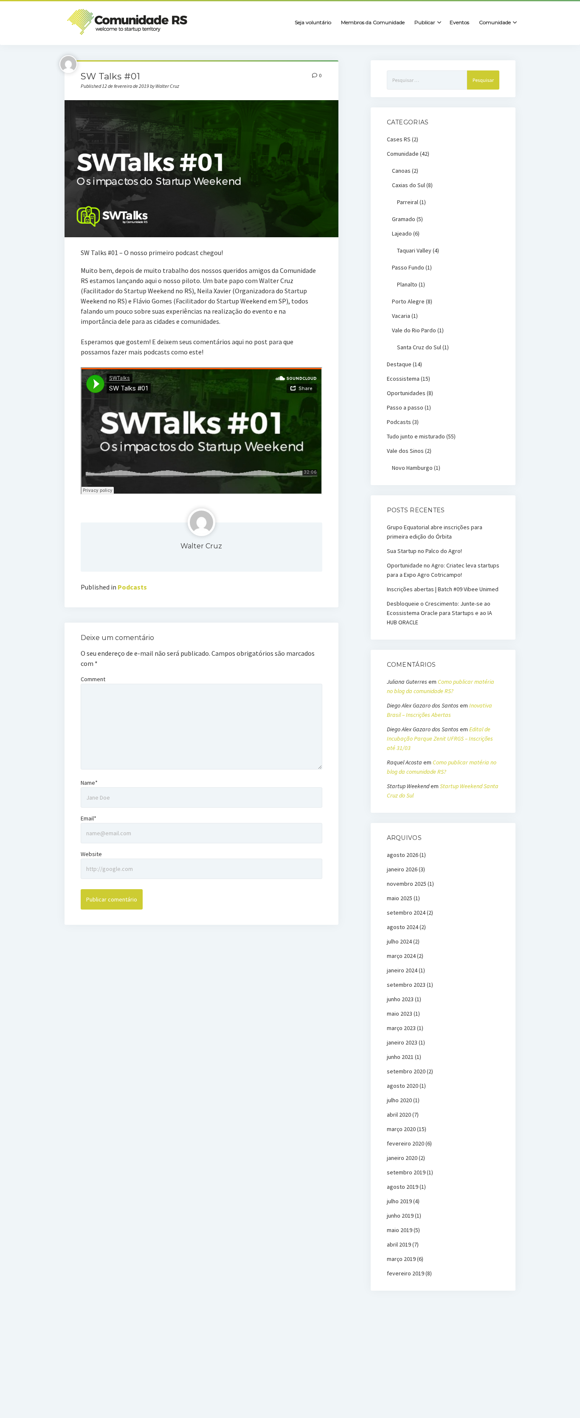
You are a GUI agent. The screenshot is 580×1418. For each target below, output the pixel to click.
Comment (93, 679)
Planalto (407, 284)
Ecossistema (403, 378)
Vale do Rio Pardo (414, 330)
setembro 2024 (406, 912)
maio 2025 (399, 898)
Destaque (399, 364)
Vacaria (401, 316)
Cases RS (399, 139)
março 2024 (401, 956)
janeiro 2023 (402, 1042)
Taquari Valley (414, 250)
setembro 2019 (406, 1172)
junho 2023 (400, 999)
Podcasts (132, 587)
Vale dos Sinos (405, 451)
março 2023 (401, 1028)
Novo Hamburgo (412, 468)
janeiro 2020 (402, 1158)
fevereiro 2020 (405, 1143)
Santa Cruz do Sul (419, 347)
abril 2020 (399, 1114)
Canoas (401, 170)
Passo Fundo (408, 267)
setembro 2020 (406, 1071)
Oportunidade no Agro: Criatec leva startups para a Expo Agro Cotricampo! (443, 570)
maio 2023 (399, 1013)
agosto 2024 (402, 927)
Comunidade (403, 153)
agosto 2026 (402, 855)
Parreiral (407, 202)
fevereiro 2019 (405, 1273)
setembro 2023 (406, 984)
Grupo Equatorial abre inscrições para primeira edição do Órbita (434, 531)
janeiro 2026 (402, 869)
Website (91, 854)
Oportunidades (406, 393)
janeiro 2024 (402, 970)
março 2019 (401, 1259)
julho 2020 (399, 1100)
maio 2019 (399, 1230)
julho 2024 (399, 941)
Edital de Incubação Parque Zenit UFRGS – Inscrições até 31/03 (440, 738)
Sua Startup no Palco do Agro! (424, 551)
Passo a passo (405, 407)
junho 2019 (400, 1215)
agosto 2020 (402, 1085)
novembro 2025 (406, 883)
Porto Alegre (408, 301)
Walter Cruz (201, 546)
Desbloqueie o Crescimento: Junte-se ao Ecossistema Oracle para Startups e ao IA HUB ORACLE (439, 613)
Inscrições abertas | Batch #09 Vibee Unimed (442, 589)
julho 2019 (399, 1201)
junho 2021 (400, 1057)
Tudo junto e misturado (416, 436)
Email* (88, 818)
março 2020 (401, 1129)
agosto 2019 (402, 1187)
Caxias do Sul (408, 185)
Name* (89, 782)
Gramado (403, 219)
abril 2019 (399, 1244)
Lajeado (402, 233)
